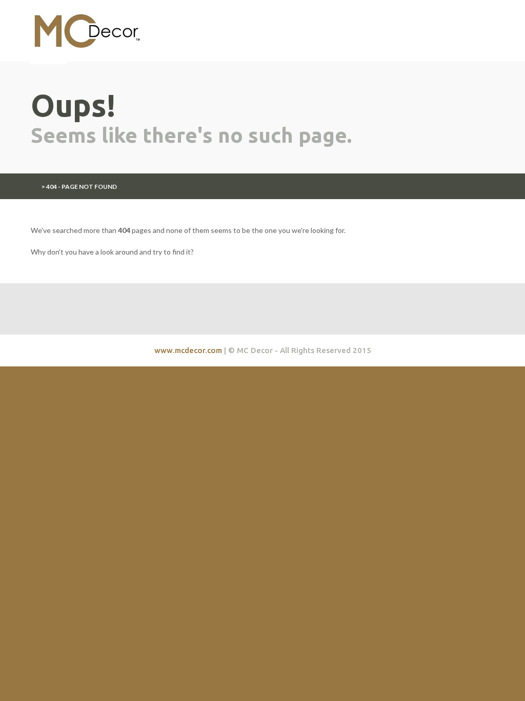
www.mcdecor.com (188, 350)
